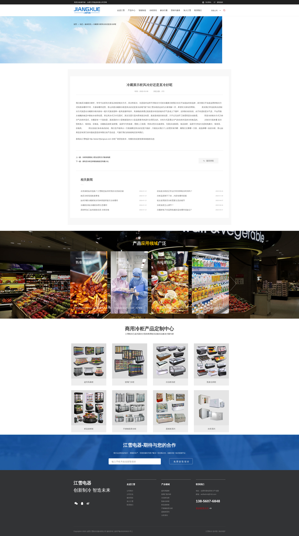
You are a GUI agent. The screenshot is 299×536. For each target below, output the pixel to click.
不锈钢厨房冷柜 (167, 508)
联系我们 (198, 10)
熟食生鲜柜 (165, 501)
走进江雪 (121, 10)
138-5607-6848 (208, 501)
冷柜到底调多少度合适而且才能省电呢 (96, 157)
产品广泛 (149, 243)
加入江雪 (187, 10)
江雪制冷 (209, 531)
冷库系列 (164, 515)
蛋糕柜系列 (165, 512)
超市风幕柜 (165, 490)
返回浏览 (210, 160)
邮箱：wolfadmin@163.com (206, 494)
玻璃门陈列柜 (166, 494)
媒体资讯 (88, 24)
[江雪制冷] (87, 8)
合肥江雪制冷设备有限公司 (96, 531)
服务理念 (130, 497)
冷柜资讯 (153, 10)
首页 (75, 24)
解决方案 (164, 10)
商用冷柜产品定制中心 (149, 328)
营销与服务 (175, 10)
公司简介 (130, 490)
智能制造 (142, 10)
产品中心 (131, 10)
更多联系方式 (202, 508)
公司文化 (130, 494)
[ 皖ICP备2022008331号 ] (123, 531)
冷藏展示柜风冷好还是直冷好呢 (104, 24)
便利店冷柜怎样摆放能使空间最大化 (95, 161)
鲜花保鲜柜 (165, 504)
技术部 (215, 531)
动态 (81, 24)
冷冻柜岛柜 (165, 497)
